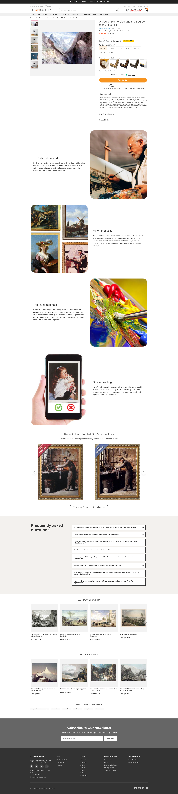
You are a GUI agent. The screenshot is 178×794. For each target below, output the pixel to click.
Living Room (88, 709)
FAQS (106, 762)
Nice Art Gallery (43, 10)
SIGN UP (140, 6)
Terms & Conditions (110, 770)
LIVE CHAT (50, 6)
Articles (82, 770)
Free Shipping (134, 10)
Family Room (55, 709)
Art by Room (64, 14)
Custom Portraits (62, 760)
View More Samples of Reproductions (89, 507)
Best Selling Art (90, 14)
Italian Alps (67, 709)
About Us (83, 760)
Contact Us (108, 760)
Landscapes (77, 709)
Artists (33, 14)
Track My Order (133, 760)
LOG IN (146, 6)
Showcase (104, 14)
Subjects (53, 14)
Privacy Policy (109, 768)
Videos (82, 773)
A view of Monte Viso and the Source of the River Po (62, 18)
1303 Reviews (110, 33)
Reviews (83, 768)
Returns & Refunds (110, 765)
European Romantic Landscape (39, 709)
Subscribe (110, 738)
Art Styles (42, 14)
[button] (41, 48)
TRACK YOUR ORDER (129, 6)
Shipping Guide (133, 762)
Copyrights (84, 775)
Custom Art (76, 14)
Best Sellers (61, 762)
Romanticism (99, 709)
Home (31, 18)
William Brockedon (40, 18)
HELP (42, 6)
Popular (59, 765)
